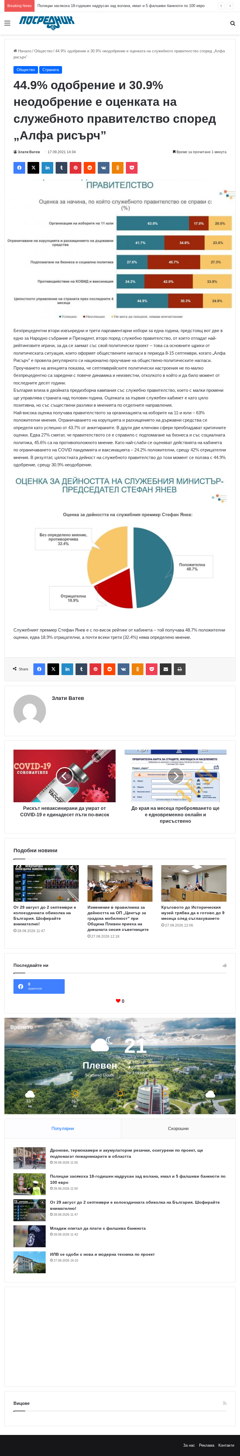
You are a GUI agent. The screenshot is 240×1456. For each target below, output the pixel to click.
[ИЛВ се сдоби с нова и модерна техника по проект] (29, 1262)
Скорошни (178, 1128)
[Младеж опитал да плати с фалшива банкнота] (29, 1236)
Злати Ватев (29, 152)
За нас (189, 1445)
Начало (24, 51)
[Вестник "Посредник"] (47, 23)
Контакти (226, 1445)
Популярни (63, 1128)
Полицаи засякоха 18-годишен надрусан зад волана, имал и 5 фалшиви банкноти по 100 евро (121, 6)
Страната (50, 70)
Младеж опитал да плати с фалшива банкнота (98, 1228)
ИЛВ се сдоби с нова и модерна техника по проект (102, 1254)
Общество (43, 51)
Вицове (21, 1403)
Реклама (206, 1445)
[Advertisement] (120, 1337)
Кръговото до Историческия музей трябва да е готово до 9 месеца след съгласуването (192, 913)
